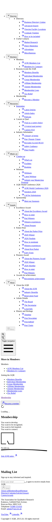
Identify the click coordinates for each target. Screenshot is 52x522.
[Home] (6, 10)
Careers (4, 495)
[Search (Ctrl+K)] (3, 334)
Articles (19, 493)
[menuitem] (12, 15)
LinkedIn (15, 514)
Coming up (20, 156)
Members (12, 491)
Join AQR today (8, 456)
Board (18, 491)
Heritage (24, 491)
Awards (10, 495)
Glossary (25, 493)
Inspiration (20, 106)
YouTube (4, 514)
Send (7, 488)
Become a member (12, 404)
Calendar (12, 493)
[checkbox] (25, 482)
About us (4, 491)
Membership (6, 397)
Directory (5, 493)
